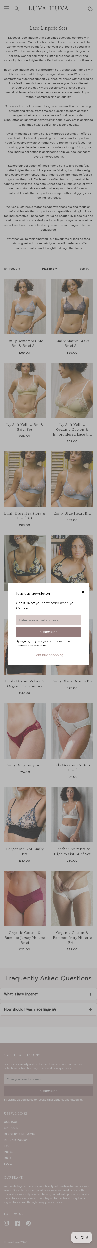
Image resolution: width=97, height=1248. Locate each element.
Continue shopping (48, 655)
